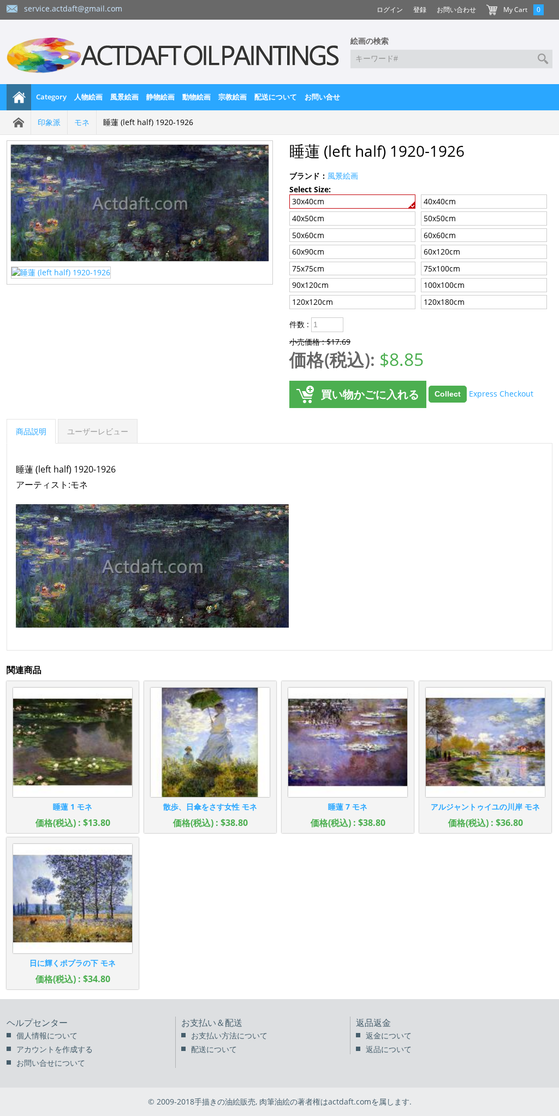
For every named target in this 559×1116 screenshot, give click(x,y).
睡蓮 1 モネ (72, 806)
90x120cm (310, 285)
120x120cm (312, 302)
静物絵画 (160, 97)
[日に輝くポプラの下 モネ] (72, 898)
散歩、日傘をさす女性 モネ (210, 806)
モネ (82, 122)
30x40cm (308, 201)
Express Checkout (501, 393)
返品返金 (373, 1023)
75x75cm (308, 268)
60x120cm (442, 251)
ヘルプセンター (37, 1023)
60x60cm (440, 235)
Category (51, 97)
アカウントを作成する (54, 1049)
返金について (389, 1035)
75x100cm (442, 268)
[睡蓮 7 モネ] (347, 742)
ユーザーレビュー (97, 431)
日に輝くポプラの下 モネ (72, 963)
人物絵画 (88, 97)
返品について (389, 1049)
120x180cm (444, 302)
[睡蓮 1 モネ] (72, 742)
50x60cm (308, 235)
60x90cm (308, 251)
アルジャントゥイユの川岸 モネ (485, 806)
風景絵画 (124, 97)
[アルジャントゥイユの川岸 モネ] (485, 742)
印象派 (49, 122)
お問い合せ (322, 97)
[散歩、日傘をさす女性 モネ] (210, 742)
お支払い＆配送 (211, 1023)
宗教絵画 (232, 97)
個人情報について (47, 1035)
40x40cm (440, 201)
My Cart (515, 9)
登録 (419, 9)
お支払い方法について (229, 1035)
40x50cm (308, 218)
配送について (275, 97)
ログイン (390, 9)
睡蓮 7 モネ (347, 806)
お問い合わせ (456, 9)
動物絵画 (196, 97)
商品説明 (31, 431)
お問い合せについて (50, 1063)
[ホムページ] (19, 97)
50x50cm (440, 218)
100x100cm (444, 285)
